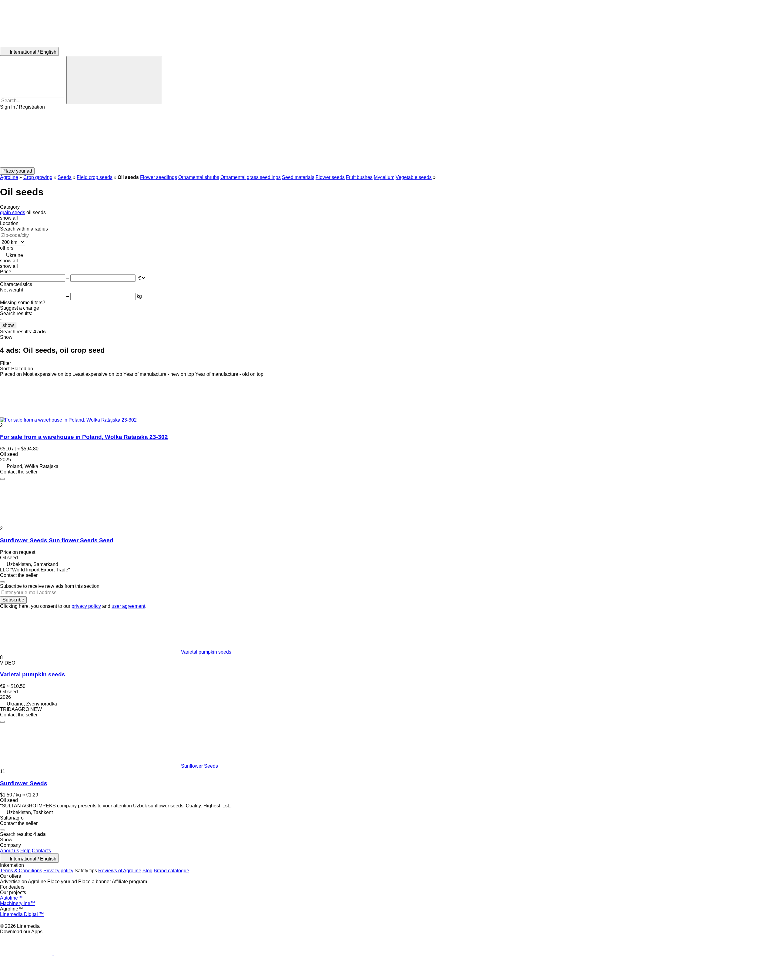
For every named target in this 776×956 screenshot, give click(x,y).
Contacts (41, 850)
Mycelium (384, 177)
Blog (147, 870)
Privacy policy (58, 870)
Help (25, 850)
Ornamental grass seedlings (250, 177)
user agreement (128, 606)
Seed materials (298, 177)
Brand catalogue (171, 870)
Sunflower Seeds (23, 783)
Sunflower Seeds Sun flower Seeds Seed (56, 540)
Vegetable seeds (414, 177)
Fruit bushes (359, 177)
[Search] (114, 80)
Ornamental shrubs (198, 177)
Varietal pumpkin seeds (32, 674)
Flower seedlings (158, 177)
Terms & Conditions (21, 870)
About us (9, 850)
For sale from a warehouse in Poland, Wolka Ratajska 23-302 (84, 437)
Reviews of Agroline (119, 870)
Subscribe (13, 599)
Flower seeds (330, 177)
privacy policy (86, 606)
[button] (388, 138)
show (8, 325)
